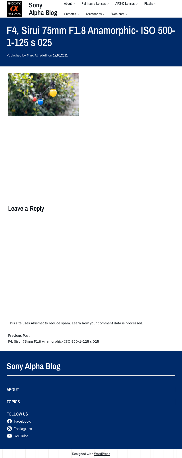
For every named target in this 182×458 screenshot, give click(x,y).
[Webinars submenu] (126, 14)
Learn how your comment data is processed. (107, 323)
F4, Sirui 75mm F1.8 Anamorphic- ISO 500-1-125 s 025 (53, 341)
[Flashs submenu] (155, 4)
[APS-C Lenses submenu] (137, 4)
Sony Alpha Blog (43, 8)
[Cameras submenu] (78, 14)
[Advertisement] (91, 157)
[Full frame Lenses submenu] (108, 4)
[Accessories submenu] (104, 14)
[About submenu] (74, 4)
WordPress (102, 453)
